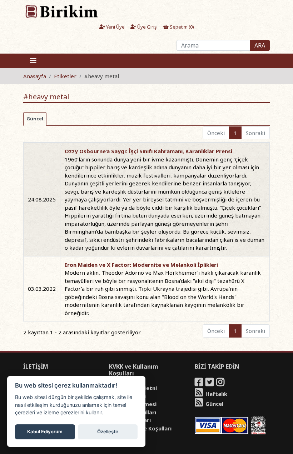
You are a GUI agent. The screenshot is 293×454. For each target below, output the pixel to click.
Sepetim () (181, 27)
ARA (259, 45)
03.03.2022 (42, 288)
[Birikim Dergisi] (61, 11)
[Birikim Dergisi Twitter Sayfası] (210, 383)
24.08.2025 (42, 199)
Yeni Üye (115, 27)
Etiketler (65, 76)
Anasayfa (34, 76)
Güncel (213, 403)
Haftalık (215, 393)
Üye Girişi (147, 27)
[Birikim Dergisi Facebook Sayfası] (199, 383)
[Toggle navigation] (33, 61)
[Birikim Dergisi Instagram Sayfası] (220, 383)
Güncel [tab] (34, 118)
